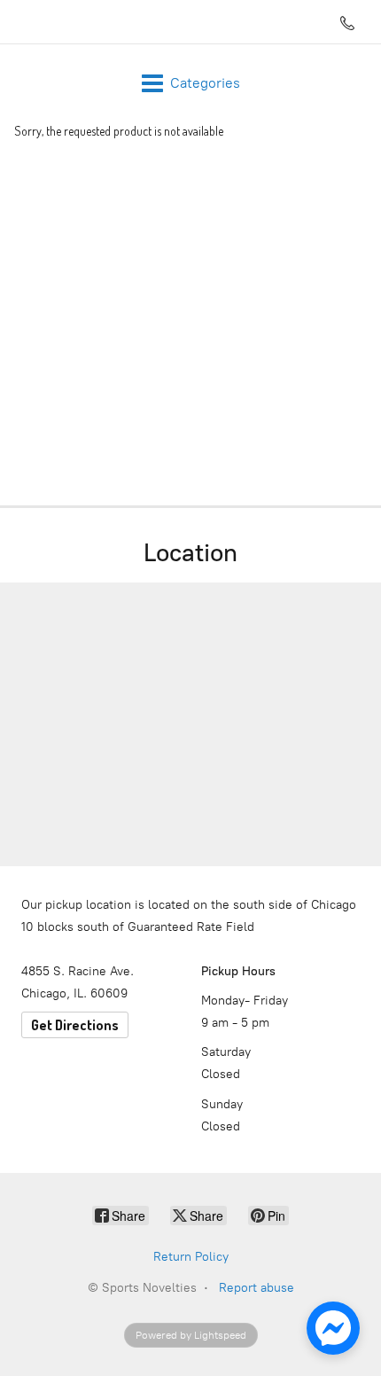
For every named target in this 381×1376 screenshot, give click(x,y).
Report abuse (256, 1287)
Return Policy (191, 1256)
